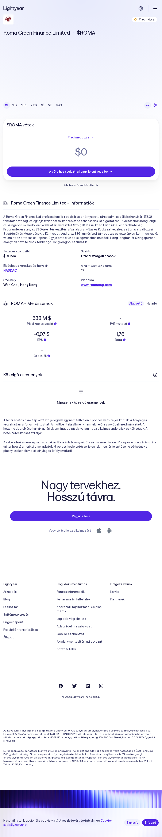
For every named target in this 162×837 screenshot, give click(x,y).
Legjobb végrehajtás (71, 619)
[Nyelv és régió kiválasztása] (140, 8)
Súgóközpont (13, 622)
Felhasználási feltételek (73, 599)
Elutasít (132, 823)
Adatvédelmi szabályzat (74, 626)
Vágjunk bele (81, 516)
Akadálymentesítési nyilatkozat (79, 641)
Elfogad (150, 823)
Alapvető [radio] (135, 303)
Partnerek (117, 599)
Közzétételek (66, 649)
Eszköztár (10, 607)
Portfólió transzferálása (20, 630)
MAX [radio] (59, 105)
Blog (6, 599)
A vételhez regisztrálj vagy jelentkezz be (78, 171)
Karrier (115, 592)
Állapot (8, 637)
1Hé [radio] (14, 105)
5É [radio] (50, 105)
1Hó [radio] (23, 105)
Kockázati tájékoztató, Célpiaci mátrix (79, 609)
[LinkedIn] (88, 686)
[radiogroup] (33, 105)
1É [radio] (42, 105)
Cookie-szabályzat (70, 634)
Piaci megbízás (78, 137)
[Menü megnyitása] (155, 8)
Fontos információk (71, 592)
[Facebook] (61, 686)
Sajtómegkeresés (16, 614)
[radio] (147, 105)
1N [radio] (6, 105)
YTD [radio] (34, 105)
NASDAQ (10, 270)
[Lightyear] (13, 8)
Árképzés (10, 592)
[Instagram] (101, 686)
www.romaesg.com (96, 285)
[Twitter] (74, 686)
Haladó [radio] (152, 303)
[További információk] (155, 374)
